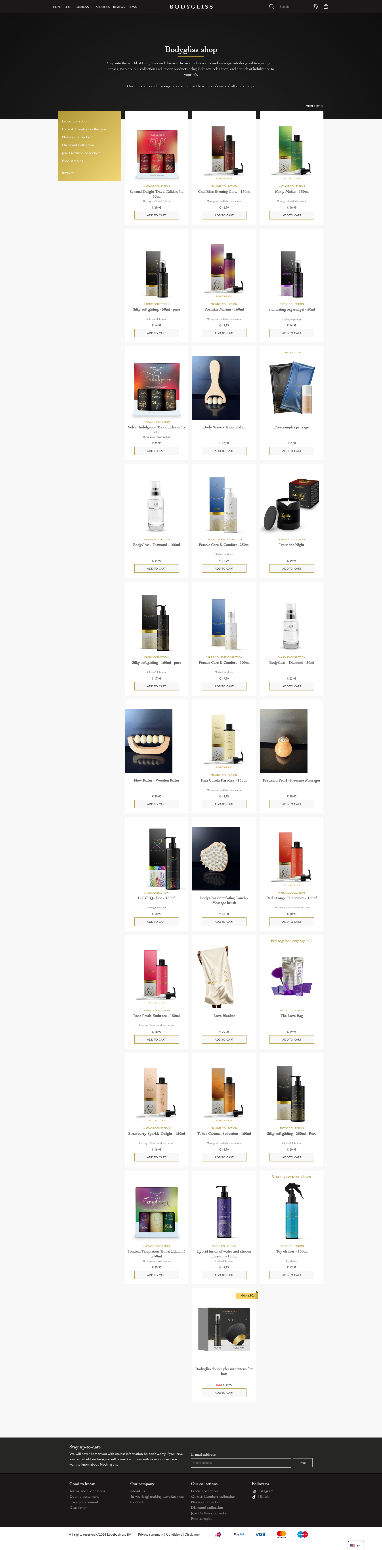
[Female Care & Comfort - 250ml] (224, 505)
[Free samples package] (291, 387)
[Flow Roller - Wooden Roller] (156, 741)
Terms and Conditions (87, 1491)
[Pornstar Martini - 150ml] (224, 270)
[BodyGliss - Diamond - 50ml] (291, 623)
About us (103, 7)
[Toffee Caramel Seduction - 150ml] (224, 1094)
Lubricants (84, 7)
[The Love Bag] (291, 976)
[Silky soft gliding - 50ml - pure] (156, 270)
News (132, 7)
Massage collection (77, 137)
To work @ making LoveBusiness (157, 1497)
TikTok (263, 1497)
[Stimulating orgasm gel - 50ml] (291, 270)
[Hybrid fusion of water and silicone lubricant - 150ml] (224, 1212)
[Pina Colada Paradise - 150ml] (224, 741)
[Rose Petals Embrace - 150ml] (156, 976)
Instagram (265, 1491)
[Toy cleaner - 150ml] (291, 1212)
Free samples (72, 161)
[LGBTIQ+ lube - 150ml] (156, 858)
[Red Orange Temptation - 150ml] (291, 858)
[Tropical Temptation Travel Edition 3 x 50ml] (156, 1212)
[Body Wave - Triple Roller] (224, 387)
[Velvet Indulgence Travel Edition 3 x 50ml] (156, 387)
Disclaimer (78, 1508)
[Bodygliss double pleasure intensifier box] (224, 1329)
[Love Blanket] (224, 976)
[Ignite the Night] (291, 505)
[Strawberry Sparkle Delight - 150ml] (156, 1094)
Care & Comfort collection (84, 129)
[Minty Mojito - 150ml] (291, 152)
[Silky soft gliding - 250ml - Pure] (291, 1094)
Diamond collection (78, 145)
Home (57, 7)
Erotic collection (75, 121)
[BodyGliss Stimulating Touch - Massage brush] (224, 858)
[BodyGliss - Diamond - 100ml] (156, 505)
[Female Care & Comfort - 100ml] (224, 623)
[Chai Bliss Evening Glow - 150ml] (224, 152)
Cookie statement (84, 1497)
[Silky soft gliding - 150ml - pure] (156, 623)
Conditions (174, 1535)
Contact (136, 1502)
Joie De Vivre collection (81, 153)
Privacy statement (83, 1502)
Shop (68, 7)
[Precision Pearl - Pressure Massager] (291, 741)
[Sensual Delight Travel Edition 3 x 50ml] (156, 152)
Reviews (119, 7)
